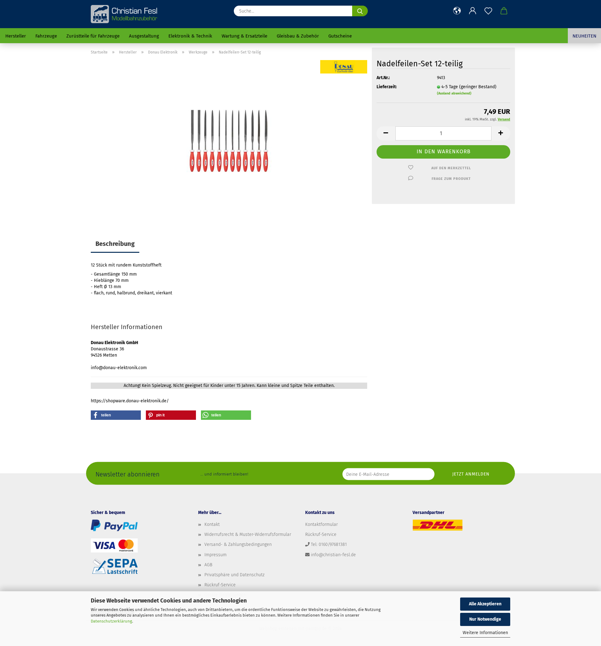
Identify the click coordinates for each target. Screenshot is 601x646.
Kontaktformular (321, 524)
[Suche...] (360, 11)
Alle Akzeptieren (485, 604)
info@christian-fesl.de (333, 554)
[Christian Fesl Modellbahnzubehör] (125, 14)
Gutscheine (340, 36)
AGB (208, 564)
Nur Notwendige (485, 619)
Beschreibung (115, 243)
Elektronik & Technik (190, 36)
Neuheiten (584, 36)
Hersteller (15, 36)
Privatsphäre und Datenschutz (234, 574)
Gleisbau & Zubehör (298, 36)
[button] (457, 11)
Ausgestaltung (144, 36)
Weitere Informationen (485, 632)
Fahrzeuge (46, 36)
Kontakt (212, 524)
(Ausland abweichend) (454, 93)
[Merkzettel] (488, 11)
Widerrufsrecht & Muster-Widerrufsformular (247, 534)
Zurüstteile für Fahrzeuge (93, 36)
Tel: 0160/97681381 (329, 544)
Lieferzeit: (387, 86)
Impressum (215, 554)
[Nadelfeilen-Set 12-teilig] (229, 138)
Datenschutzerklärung (111, 621)
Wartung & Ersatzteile (244, 36)
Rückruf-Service (220, 585)
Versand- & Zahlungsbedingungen (238, 544)
